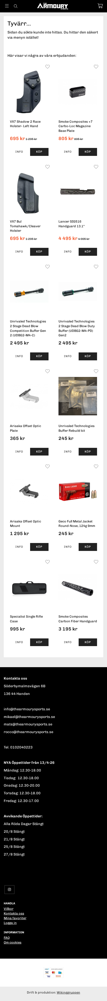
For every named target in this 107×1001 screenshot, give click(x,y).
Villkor (8, 909)
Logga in (10, 923)
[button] (39, 152)
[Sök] (15, 6)
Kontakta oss (14, 913)
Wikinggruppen (68, 992)
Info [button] (19, 151)
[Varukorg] (100, 5)
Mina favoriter (15, 918)
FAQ (7, 938)
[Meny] (6, 5)
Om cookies (12, 942)
